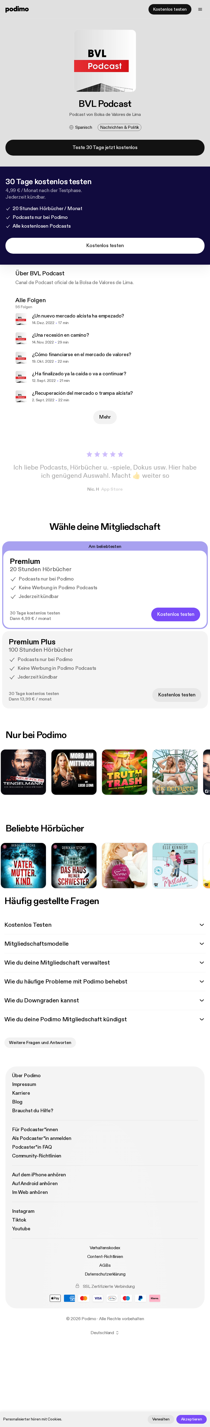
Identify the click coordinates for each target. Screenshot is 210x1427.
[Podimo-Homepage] (17, 9)
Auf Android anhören (35, 1183)
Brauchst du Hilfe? (32, 1111)
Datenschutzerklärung (105, 1274)
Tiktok (19, 1220)
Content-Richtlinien (105, 1256)
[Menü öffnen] (200, 9)
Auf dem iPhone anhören (39, 1175)
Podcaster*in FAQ (32, 1147)
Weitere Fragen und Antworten (40, 1042)
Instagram (23, 1211)
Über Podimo (26, 1076)
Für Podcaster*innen (35, 1129)
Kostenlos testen (170, 9)
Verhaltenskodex (105, 1248)
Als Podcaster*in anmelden (41, 1138)
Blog (17, 1102)
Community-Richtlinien (36, 1156)
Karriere (21, 1093)
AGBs (104, 1265)
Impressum (24, 1084)
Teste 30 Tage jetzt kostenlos (105, 147)
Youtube (21, 1229)
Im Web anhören (30, 1192)
